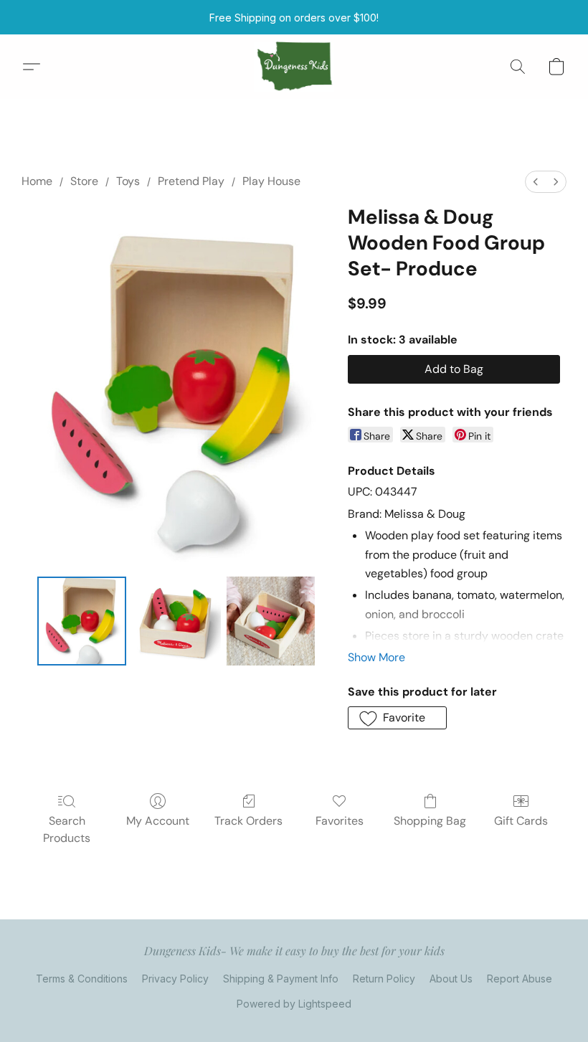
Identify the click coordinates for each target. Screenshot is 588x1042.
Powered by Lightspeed (294, 1004)
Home (37, 181)
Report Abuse (519, 978)
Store (84, 181)
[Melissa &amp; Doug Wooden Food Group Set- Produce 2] (271, 621)
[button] (294, 67)
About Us (451, 978)
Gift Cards (521, 820)
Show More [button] (376, 657)
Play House (271, 181)
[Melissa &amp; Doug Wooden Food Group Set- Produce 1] (176, 621)
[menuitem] (536, 181)
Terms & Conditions (82, 978)
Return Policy (384, 978)
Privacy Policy (175, 978)
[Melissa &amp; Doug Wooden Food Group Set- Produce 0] (81, 621)
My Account (157, 820)
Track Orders (248, 820)
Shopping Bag (430, 820)
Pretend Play (191, 181)
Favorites (340, 820)
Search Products (66, 829)
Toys (128, 181)
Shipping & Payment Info (280, 978)
